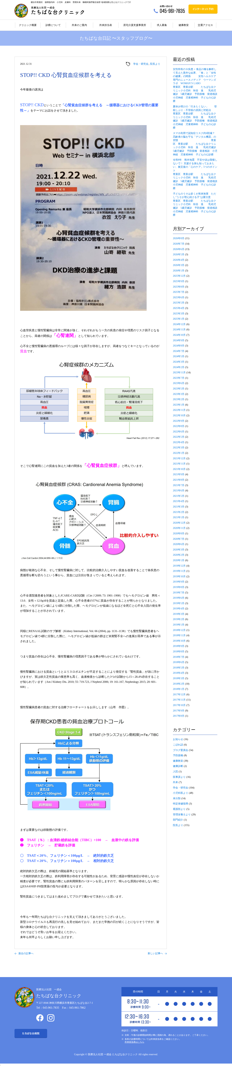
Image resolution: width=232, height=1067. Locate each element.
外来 (175, 782)
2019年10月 (179, 576)
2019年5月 (178, 603)
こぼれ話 (178, 744)
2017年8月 (178, 716)
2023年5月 (178, 388)
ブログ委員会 (180, 750)
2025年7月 (178, 292)
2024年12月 (179, 324)
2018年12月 (179, 630)
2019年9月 (178, 581)
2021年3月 (178, 506)
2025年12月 (179, 276)
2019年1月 (178, 624)
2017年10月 (179, 705)
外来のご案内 (79, 25)
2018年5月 (178, 667)
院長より (155, 64)
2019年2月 (178, 619)
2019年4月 (178, 608)
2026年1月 (178, 270)
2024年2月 (178, 367)
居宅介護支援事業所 (134, 25)
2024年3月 (178, 361)
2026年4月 (178, 260)
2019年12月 (179, 565)
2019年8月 (178, 587)
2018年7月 (178, 657)
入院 (175, 771)
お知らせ (178, 739)
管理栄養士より (182, 814)
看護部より (179, 809)
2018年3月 (178, 678)
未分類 (177, 798)
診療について (53, 25)
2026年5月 (178, 254)
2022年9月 (178, 421)
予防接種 (178, 755)
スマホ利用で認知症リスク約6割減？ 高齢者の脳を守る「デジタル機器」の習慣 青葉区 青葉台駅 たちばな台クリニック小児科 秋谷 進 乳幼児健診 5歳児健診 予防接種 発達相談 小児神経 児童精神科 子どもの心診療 (196, 144)
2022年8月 (178, 426)
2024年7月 (178, 351)
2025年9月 (178, 281)
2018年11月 (179, 635)
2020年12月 (179, 522)
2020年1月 (178, 560)
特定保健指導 (180, 803)
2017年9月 (178, 710)
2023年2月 (178, 399)
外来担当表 (105, 25)
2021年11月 (179, 463)
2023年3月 (178, 394)
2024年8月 (178, 345)
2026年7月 (178, 243)
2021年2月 (178, 512)
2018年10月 (179, 640)
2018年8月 (178, 651)
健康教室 (184, 25)
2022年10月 (179, 415)
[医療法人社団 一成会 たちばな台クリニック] (49, 11)
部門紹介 (178, 819)
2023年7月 (178, 378)
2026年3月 (178, 265)
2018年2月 (178, 683)
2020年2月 (178, 555)
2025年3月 (178, 313)
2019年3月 (178, 614)
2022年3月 (178, 447)
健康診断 (178, 766)
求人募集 (162, 25)
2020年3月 (178, 549)
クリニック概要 (28, 25)
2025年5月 (178, 302)
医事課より (179, 777)
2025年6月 (178, 297)
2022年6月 (178, 431)
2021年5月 (178, 496)
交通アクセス (205, 25)
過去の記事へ (26, 953)
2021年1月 (178, 517)
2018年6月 (178, 662)
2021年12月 (179, 458)
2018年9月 (178, 646)
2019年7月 (178, 592)
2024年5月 (178, 356)
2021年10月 (179, 469)
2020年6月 (178, 544)
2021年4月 (178, 501)
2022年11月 (179, 410)
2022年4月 (178, 442)
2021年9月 (178, 474)
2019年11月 (179, 571)
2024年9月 (178, 340)
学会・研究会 (140, 64)
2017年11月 (179, 699)
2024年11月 (179, 329)
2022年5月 (178, 437)
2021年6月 (178, 490)
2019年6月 (178, 598)
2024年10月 (179, 335)
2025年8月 (178, 286)
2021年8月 (178, 479)
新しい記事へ (155, 953)
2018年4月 (178, 673)
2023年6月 (178, 383)
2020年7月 (178, 539)
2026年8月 (178, 238)
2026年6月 (178, 249)
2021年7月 (178, 485)
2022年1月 (178, 453)
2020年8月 (178, 533)
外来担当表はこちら (134, 1042)
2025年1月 (178, 318)
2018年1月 (178, 689)
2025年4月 (178, 308)
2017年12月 (179, 694)
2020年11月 (179, 528)
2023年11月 (179, 372)
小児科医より (180, 793)
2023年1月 (178, 404)
